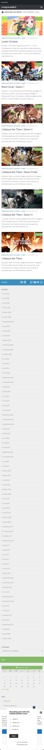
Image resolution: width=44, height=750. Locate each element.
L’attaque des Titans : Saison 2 (17, 129)
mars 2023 (6, 410)
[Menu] (41, 7)
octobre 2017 (7, 536)
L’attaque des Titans (12, 258)
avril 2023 (6, 405)
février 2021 (7, 471)
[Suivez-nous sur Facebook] (21, 282)
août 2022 (6, 429)
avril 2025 (6, 336)
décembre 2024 (8, 345)
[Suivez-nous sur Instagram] (41, 282)
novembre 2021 (8, 457)
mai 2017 (6, 559)
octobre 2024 (7, 354)
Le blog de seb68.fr (8, 7)
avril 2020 (6, 480)
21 (22, 683)
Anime (23, 38)
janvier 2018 (7, 522)
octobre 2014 (7, 615)
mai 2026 (6, 298)
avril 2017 (6, 564)
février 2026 (7, 312)
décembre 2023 (8, 377)
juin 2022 (6, 438)
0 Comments (38, 18)
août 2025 (6, 326)
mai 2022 (6, 443)
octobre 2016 (7, 587)
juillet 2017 (6, 550)
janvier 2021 (7, 475)
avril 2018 (6, 508)
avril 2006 (6, 629)
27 (16, 686)
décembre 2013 (8, 624)
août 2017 (6, 545)
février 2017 (7, 573)
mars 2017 (6, 569)
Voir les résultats (22, 742)
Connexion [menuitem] (4, 2)
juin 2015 (6, 606)
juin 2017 (6, 555)
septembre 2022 (8, 424)
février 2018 (7, 517)
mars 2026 (6, 308)
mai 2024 (6, 364)
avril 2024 (6, 368)
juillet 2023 (6, 391)
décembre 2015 (8, 597)
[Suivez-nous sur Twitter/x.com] (28, 282)
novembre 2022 (8, 419)
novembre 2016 (8, 583)
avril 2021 (6, 466)
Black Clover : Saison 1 (13, 86)
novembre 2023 (8, 382)
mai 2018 (6, 503)
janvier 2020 (7, 494)
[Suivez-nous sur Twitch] (31, 282)
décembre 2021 (8, 452)
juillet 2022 (6, 433)
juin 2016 (6, 592)
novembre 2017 (8, 531)
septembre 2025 (8, 322)
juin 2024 (6, 359)
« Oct (3, 689)
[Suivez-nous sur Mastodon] (38, 282)
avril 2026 (6, 303)
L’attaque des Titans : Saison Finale (19, 172)
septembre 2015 (8, 601)
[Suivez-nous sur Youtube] (34, 282)
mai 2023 (6, 401)
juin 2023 (6, 396)
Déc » (8, 689)
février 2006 (7, 638)
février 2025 (7, 340)
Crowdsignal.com (22, 744)
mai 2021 (6, 461)
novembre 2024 (8, 350)
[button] (41, 713)
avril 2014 (6, 620)
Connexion (6, 701)
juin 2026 (6, 294)
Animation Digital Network (11, 38)
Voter (14, 736)
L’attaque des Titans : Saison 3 (17, 214)
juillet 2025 (6, 331)
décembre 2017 (8, 527)
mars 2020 (6, 485)
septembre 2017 (8, 541)
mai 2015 (6, 611)
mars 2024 (6, 373)
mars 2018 (6, 513)
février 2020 (7, 489)
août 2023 (6, 387)
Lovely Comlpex (10, 41)
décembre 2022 (8, 415)
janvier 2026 (7, 317)
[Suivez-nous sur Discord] (25, 282)
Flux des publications (10, 706)
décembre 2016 (8, 578)
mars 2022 (6, 447)
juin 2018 (6, 499)
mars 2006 (6, 634)
